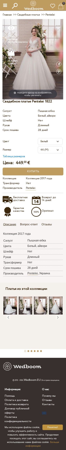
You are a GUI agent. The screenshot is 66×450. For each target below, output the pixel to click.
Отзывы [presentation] (47, 224)
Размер (7, 149)
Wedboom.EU (32, 380)
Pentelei (31, 188)
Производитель (12, 188)
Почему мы (49, 396)
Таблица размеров (14, 156)
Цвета (6, 115)
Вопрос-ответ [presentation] (29, 224)
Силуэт (7, 111)
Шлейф (7, 120)
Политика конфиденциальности (18, 419)
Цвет (6, 141)
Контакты (48, 404)
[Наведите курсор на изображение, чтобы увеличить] (32, 59)
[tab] (11, 225)
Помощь (10, 396)
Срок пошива (10, 130)
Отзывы (47, 400)
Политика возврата (17, 404)
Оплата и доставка (16, 400)
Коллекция (9, 178)
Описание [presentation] (9, 224)
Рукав (6, 125)
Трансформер (11, 183)
